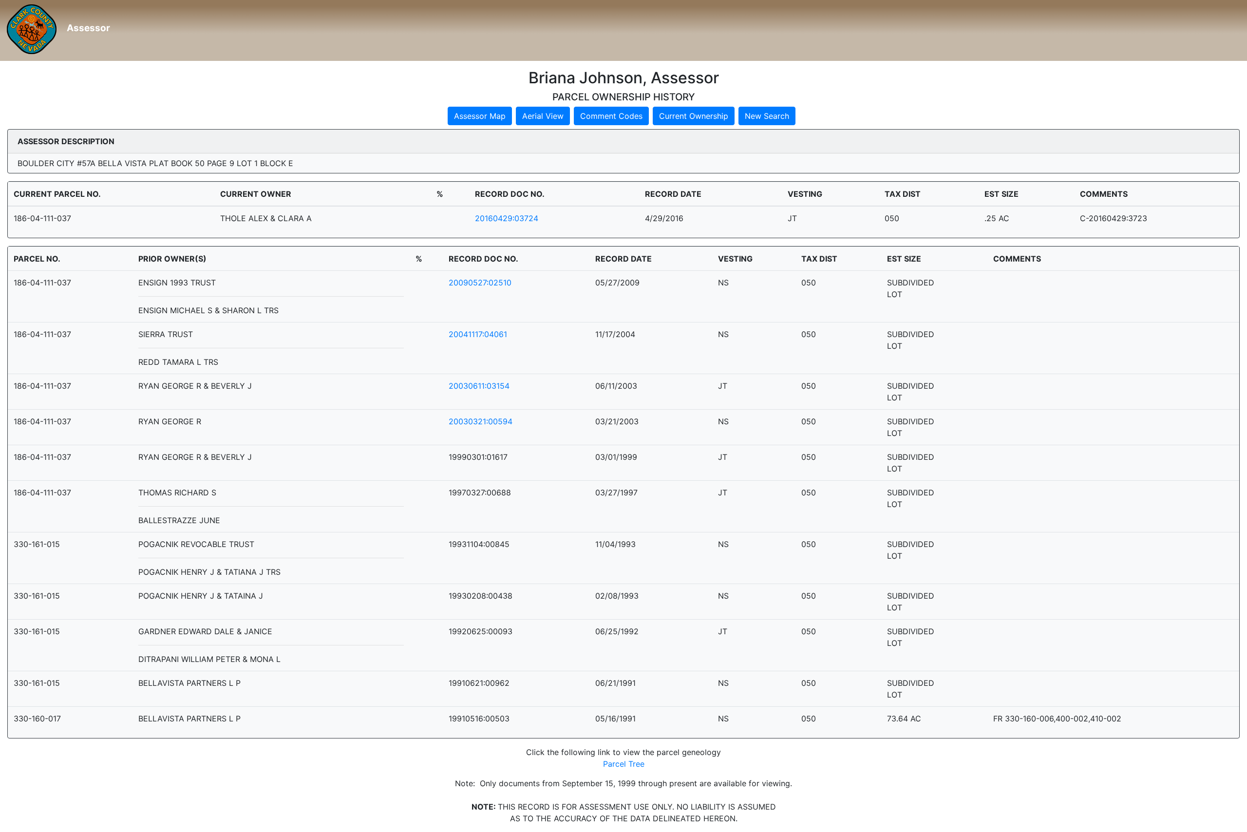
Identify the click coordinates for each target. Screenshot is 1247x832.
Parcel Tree (623, 764)
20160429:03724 (506, 218)
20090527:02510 (480, 282)
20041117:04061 (478, 334)
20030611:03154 (479, 386)
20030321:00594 (480, 421)
